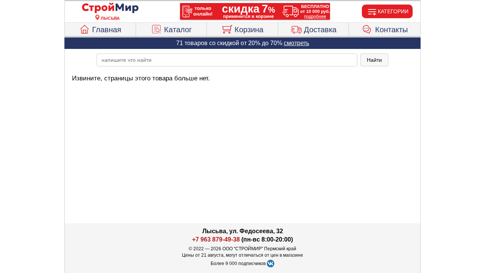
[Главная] (110, 8)
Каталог (178, 29)
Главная (106, 29)
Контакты (391, 29)
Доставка (320, 29)
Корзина (249, 29)
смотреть (296, 43)
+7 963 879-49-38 (216, 239)
